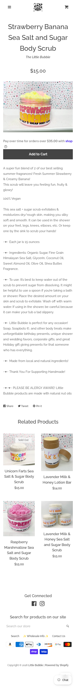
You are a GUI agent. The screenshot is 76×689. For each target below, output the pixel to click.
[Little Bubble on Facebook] (34, 604)
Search (15, 636)
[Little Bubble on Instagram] (42, 604)
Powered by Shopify (57, 665)
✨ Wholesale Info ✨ (35, 636)
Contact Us (58, 636)
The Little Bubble (38, 57)
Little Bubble (35, 665)
